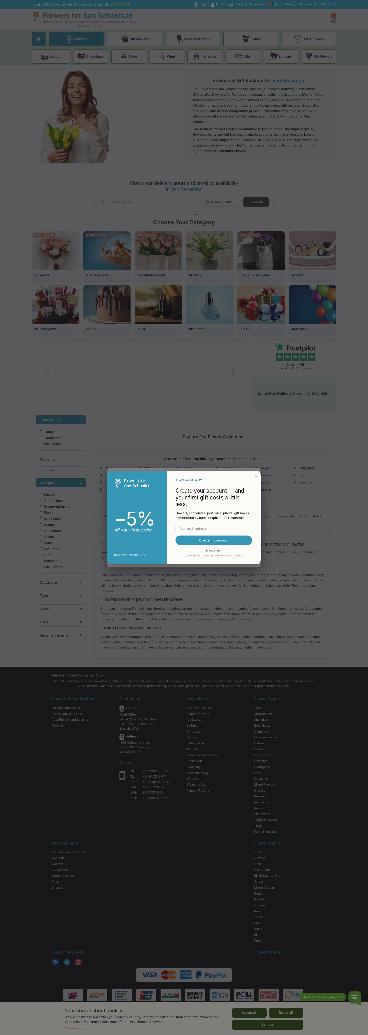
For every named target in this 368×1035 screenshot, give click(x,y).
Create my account (214, 540)
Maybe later (214, 550)
